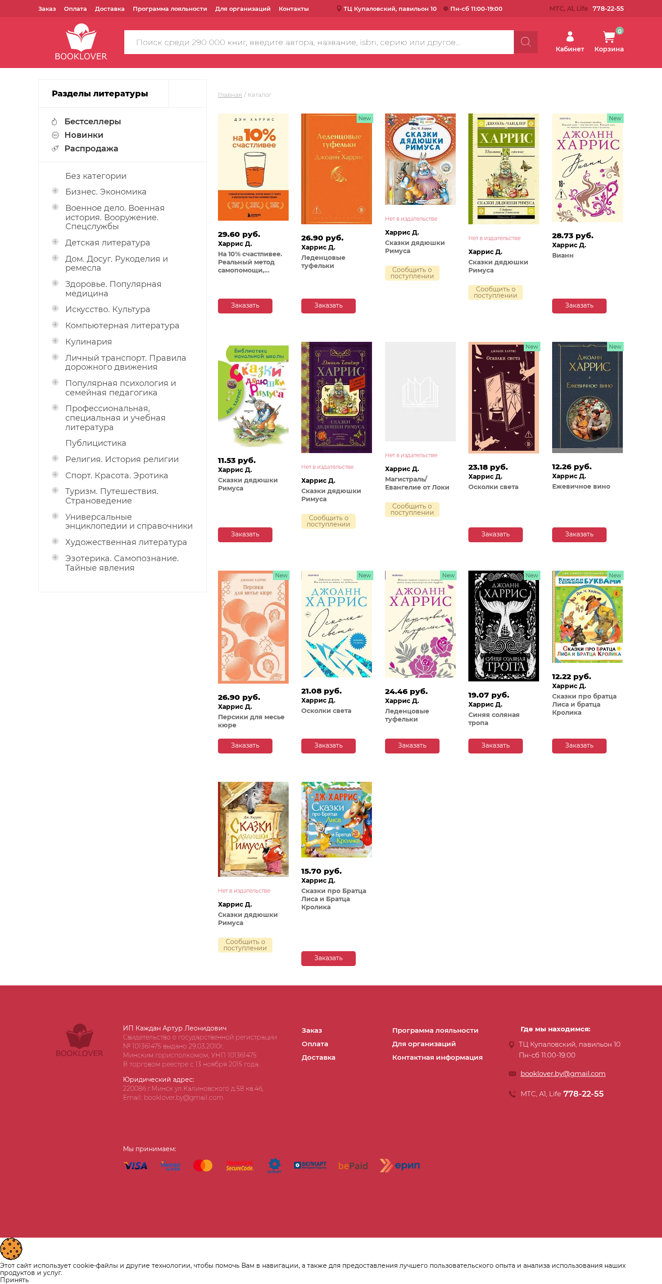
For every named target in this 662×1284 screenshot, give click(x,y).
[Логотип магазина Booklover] (79, 1054)
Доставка (110, 8)
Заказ (47, 8)
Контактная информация (437, 1057)
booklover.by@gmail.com (563, 1073)
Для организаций (243, 8)
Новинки (84, 135)
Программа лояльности (170, 8)
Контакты (294, 8)
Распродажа (91, 149)
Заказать (245, 305)
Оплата (75, 8)
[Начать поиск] (526, 42)
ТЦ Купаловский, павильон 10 (390, 8)
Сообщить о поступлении (412, 273)
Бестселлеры (92, 122)
